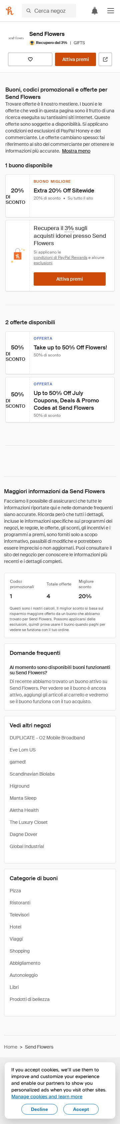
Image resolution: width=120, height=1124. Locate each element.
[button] (111, 10)
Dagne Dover (23, 834)
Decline (39, 1109)
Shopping (20, 951)
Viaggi (16, 939)
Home (10, 1047)
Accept (81, 1109)
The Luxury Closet (29, 822)
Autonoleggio (24, 975)
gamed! (18, 762)
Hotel (15, 927)
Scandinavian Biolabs (32, 774)
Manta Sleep (23, 798)
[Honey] (9, 10)
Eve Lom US (23, 750)
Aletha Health (24, 810)
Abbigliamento (25, 963)
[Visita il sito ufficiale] (105, 59)
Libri (14, 987)
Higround (19, 786)
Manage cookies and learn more (46, 1096)
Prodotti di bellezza (30, 999)
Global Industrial (27, 846)
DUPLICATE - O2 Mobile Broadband (47, 738)
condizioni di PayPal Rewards (60, 257)
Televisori (19, 915)
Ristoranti (20, 903)
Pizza (15, 891)
